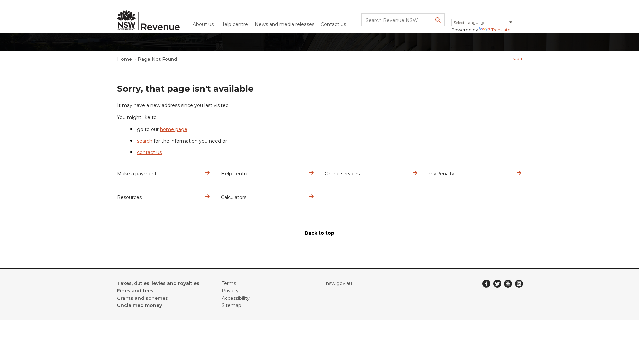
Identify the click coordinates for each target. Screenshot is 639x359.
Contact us (333, 24)
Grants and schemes (142, 298)
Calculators (233, 197)
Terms (229, 283)
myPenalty (441, 174)
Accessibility (236, 298)
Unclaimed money (139, 305)
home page (173, 129)
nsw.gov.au (339, 283)
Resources (129, 197)
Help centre (234, 24)
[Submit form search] (438, 20)
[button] (515, 58)
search (144, 141)
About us (203, 24)
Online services (342, 174)
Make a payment (137, 174)
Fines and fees (135, 291)
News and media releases (284, 24)
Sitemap (231, 305)
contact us (149, 152)
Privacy (230, 291)
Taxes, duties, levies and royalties (158, 283)
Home (124, 59)
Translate (501, 29)
